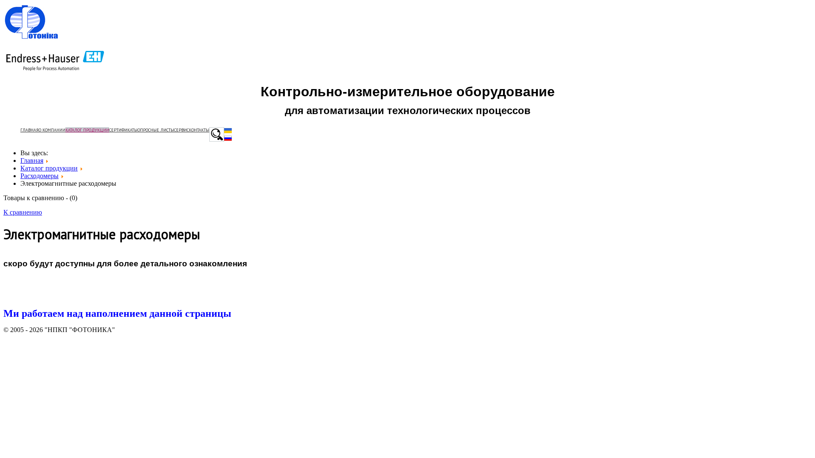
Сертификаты (123, 130)
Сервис (181, 130)
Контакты (199, 130)
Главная (29, 130)
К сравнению (22, 212)
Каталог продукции (87, 130)
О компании (52, 130)
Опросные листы (156, 130)
